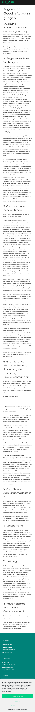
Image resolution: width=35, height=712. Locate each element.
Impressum (24, 709)
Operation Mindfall (7, 647)
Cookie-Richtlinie (11, 709)
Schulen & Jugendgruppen (9, 664)
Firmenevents (5, 662)
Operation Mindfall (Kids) (8, 649)
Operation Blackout (7, 644)
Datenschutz (19, 709)
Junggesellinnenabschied (8, 670)
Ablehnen (17, 701)
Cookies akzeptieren (17, 696)
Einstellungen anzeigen (17, 705)
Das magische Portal (7, 652)
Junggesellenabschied (7, 667)
